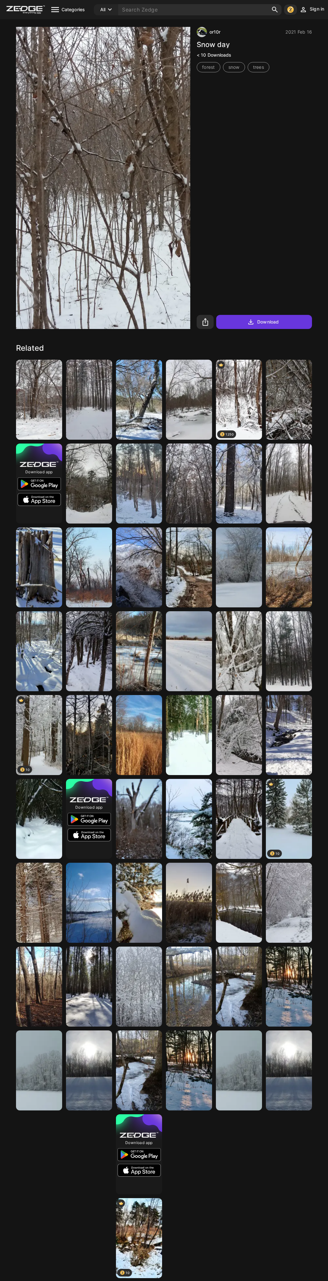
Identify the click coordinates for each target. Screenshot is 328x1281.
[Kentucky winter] (89, 903)
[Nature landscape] (89, 1154)
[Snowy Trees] (239, 1154)
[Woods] (39, 1154)
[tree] (139, 484)
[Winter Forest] (239, 987)
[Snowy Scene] (139, 987)
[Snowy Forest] (239, 484)
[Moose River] (189, 819)
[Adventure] (89, 735)
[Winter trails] (189, 567)
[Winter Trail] (39, 819)
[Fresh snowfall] (239, 735)
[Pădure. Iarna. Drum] (289, 484)
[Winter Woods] (289, 567)
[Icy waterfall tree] (139, 567)
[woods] (39, 903)
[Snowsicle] (239, 651)
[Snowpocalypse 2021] (139, 400)
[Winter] (39, 400)
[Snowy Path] (289, 1154)
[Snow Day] (189, 1154)
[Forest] (39, 987)
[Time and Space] (89, 1070)
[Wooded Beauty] (39, 1070)
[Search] (275, 9)
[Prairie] (139, 735)
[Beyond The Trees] (239, 1238)
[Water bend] (189, 987)
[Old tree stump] (39, 567)
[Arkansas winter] (189, 400)
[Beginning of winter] (139, 819)
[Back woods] (289, 651)
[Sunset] (289, 987)
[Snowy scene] (289, 400)
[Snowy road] (39, 1238)
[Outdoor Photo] (189, 1238)
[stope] (89, 1238)
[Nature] (89, 484)
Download (268, 321)
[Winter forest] (189, 735)
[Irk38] (139, 903)
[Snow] (189, 651)
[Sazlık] (189, 903)
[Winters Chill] (239, 567)
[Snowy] (89, 987)
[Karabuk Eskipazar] (89, 651)
